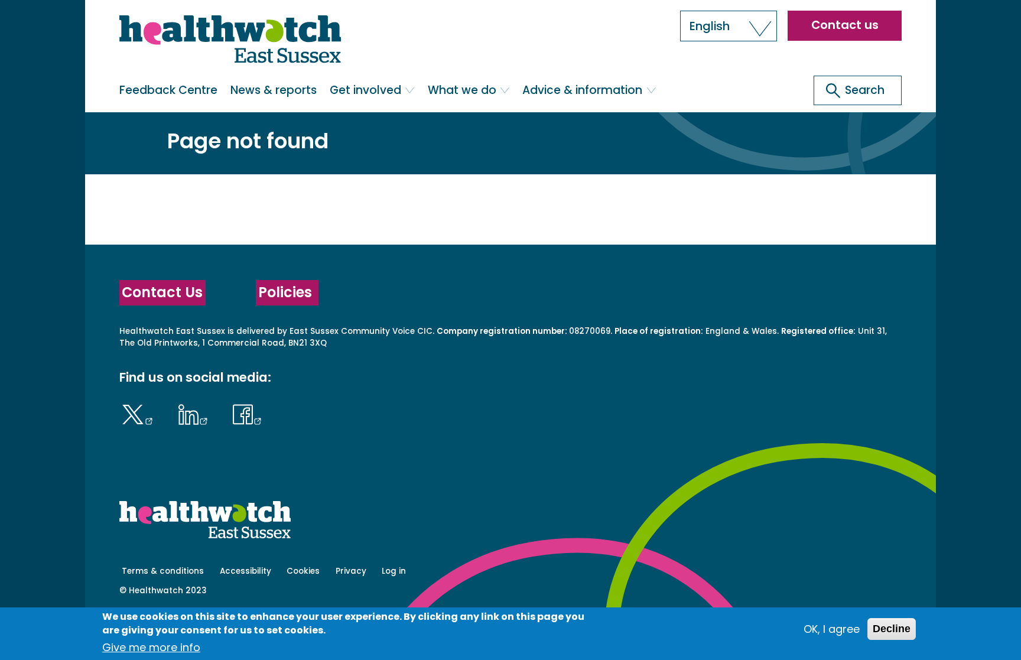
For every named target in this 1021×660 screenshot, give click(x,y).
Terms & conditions (163, 571)
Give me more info (151, 648)
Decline (892, 629)
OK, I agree (832, 629)
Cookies (303, 571)
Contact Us (162, 292)
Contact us (845, 25)
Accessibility (245, 571)
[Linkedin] (195, 413)
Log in (394, 571)
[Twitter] (140, 413)
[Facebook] (247, 413)
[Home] (230, 41)
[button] (728, 26)
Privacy (351, 571)
